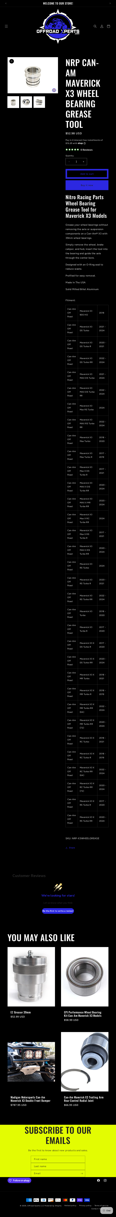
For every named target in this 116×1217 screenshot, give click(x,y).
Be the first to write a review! (58, 911)
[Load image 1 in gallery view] (13, 102)
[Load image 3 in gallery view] (39, 102)
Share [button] (72, 847)
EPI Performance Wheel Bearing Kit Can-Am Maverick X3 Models (82, 1014)
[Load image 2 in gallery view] (26, 102)
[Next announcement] (110, 3)
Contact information (99, 1209)
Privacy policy (85, 1206)
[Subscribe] (81, 1173)
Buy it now (87, 185)
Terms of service (101, 1206)
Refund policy (70, 1206)
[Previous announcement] (6, 3)
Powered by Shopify (53, 1206)
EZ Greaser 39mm (21, 1012)
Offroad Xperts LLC (35, 1206)
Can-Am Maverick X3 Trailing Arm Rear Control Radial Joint (84, 1098)
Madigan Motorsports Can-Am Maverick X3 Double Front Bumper (30, 1098)
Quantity (70, 156)
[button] (6, 26)
